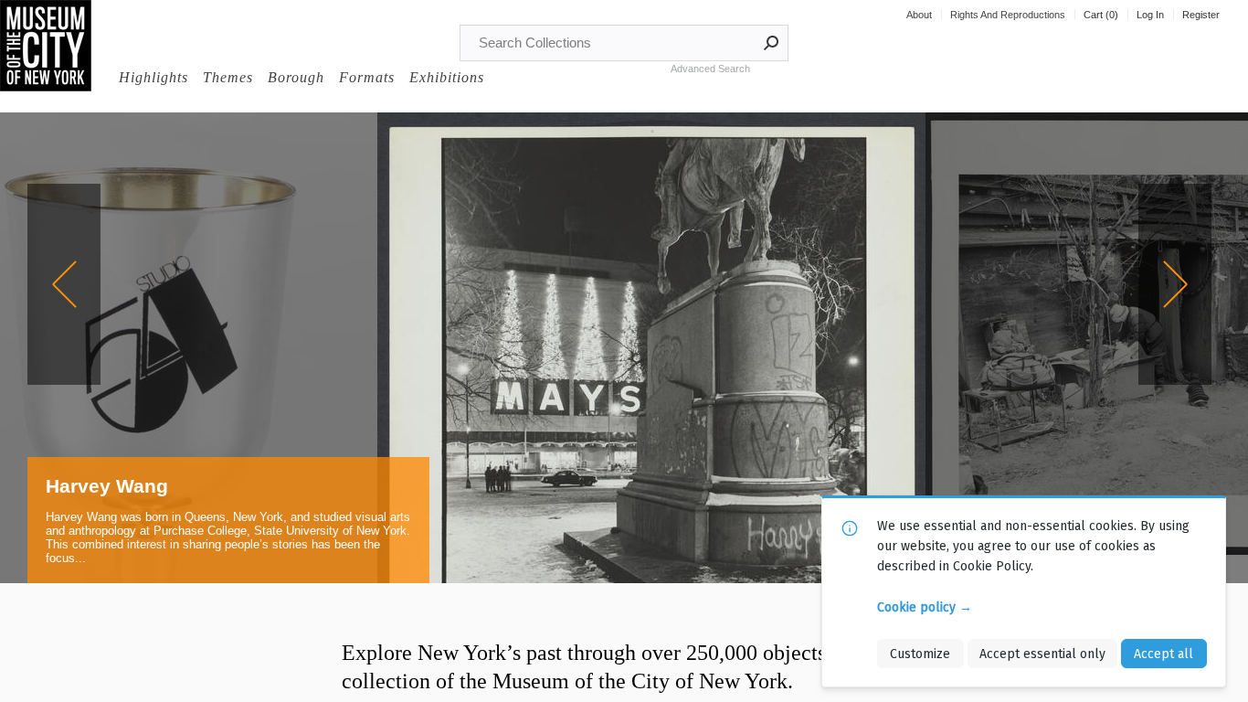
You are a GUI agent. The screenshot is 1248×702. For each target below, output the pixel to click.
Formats (367, 77)
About (919, 14)
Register (1201, 14)
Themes (228, 77)
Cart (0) (1101, 14)
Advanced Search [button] (710, 68)
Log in (1150, 14)
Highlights (153, 77)
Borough (296, 77)
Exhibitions (446, 77)
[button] (772, 43)
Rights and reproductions (1007, 14)
